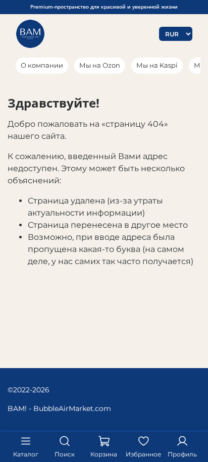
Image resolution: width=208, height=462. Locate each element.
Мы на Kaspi (157, 65)
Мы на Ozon (99, 65)
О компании (42, 65)
